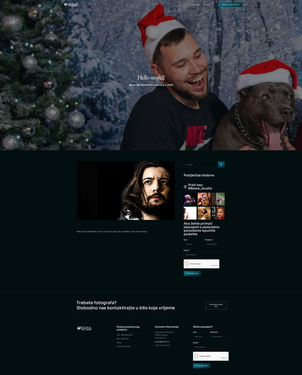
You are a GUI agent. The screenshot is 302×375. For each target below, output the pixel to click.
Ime (185, 240)
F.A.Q (207, 4)
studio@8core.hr (162, 341)
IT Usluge (194, 4)
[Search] (221, 164)
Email (186, 250)
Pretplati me (192, 273)
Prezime (208, 240)
